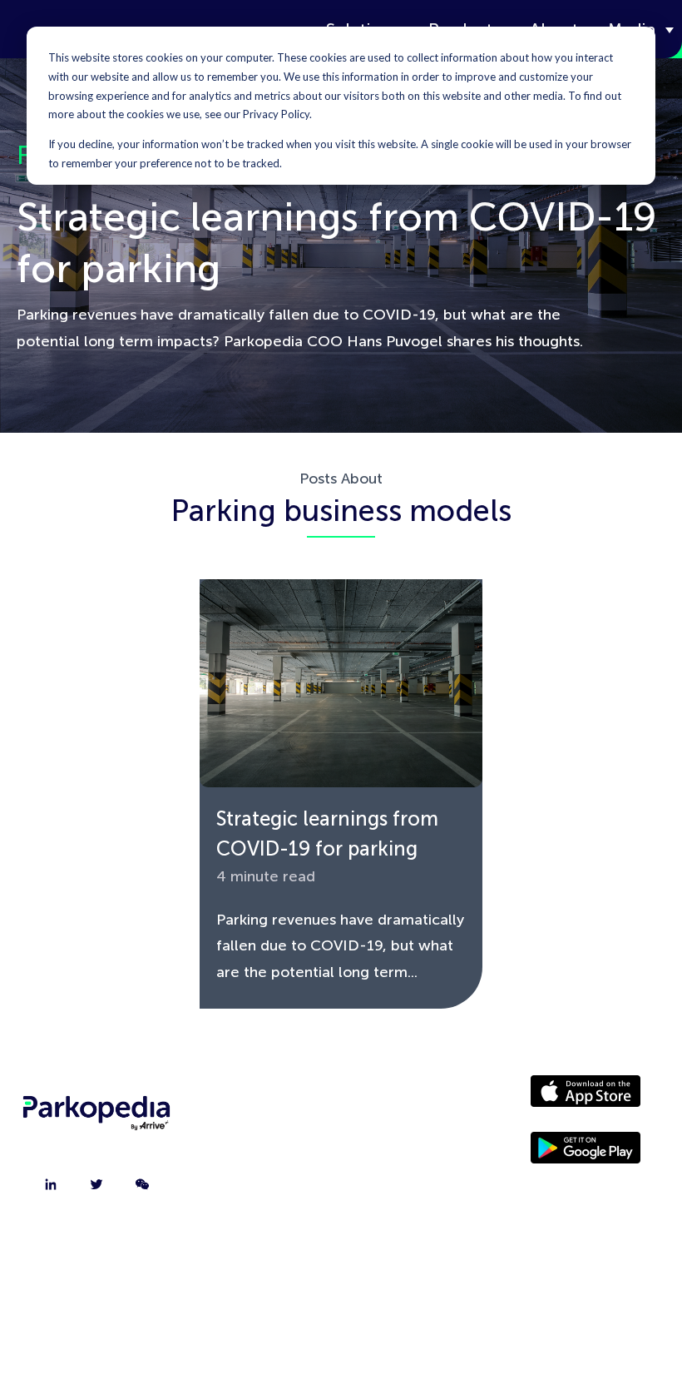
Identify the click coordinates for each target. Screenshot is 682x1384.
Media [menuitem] (394, 1140)
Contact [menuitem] (264, 1140)
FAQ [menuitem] (264, 1223)
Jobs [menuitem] (264, 1182)
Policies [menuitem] (394, 1182)
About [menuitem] (264, 1098)
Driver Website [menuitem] (394, 1098)
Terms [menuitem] (394, 1223)
